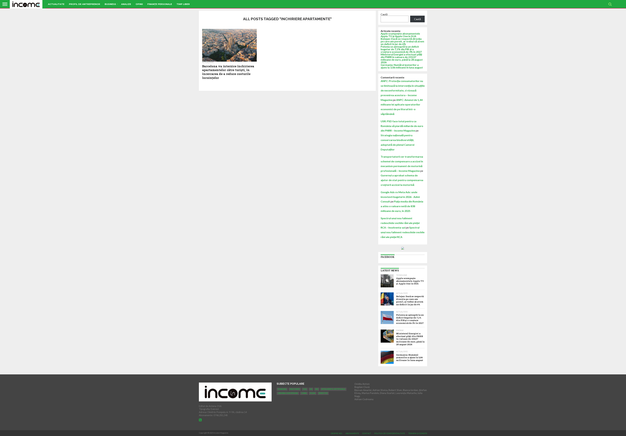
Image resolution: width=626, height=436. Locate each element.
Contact (366, 433)
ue (311, 389)
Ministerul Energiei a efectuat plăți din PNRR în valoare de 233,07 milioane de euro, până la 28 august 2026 (402, 58)
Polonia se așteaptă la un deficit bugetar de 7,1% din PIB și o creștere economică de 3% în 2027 (401, 49)
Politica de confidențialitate (389, 433)
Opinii (139, 4)
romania (282, 389)
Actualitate (56, 4)
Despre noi (336, 433)
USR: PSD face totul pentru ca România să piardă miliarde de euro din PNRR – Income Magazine (402, 126)
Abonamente (352, 433)
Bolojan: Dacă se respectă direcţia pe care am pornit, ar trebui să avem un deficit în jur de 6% (402, 41)
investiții (323, 393)
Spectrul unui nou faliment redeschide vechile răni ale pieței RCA (403, 232)
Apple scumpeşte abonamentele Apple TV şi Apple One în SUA (400, 35)
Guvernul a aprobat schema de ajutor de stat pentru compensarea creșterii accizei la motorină (402, 180)
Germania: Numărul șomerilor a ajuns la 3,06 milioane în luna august (402, 66)
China (304, 393)
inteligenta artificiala (333, 389)
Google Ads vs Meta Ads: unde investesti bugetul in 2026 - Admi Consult (400, 197)
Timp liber (183, 4)
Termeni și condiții (417, 433)
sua (305, 389)
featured (295, 389)
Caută (384, 14)
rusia (312, 393)
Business (110, 4)
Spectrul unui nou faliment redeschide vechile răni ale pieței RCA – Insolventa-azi (400, 223)
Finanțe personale (159, 4)
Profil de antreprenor (84, 4)
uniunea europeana (288, 393)
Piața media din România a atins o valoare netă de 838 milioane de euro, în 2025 (402, 206)
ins (316, 389)
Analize (126, 4)
